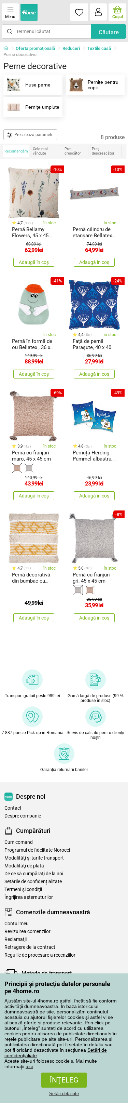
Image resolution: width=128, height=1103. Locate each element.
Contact (13, 808)
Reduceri (71, 48)
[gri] (29, 468)
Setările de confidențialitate (33, 881)
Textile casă (99, 48)
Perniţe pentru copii (103, 84)
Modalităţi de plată (24, 865)
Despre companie (22, 816)
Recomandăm (16, 151)
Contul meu (16, 923)
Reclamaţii (15, 939)
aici (29, 1066)
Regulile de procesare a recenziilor (39, 955)
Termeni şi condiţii (23, 889)
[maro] (17, 468)
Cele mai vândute (40, 151)
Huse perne (38, 85)
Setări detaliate (64, 1093)
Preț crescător (73, 151)
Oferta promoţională (35, 48)
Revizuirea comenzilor (27, 931)
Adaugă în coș (34, 262)
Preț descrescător (103, 151)
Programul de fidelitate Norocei (37, 850)
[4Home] (8, 48)
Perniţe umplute (42, 107)
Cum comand (18, 842)
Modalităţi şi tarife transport (34, 858)
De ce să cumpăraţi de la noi (33, 873)
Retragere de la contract (29, 947)
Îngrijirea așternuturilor (28, 897)
